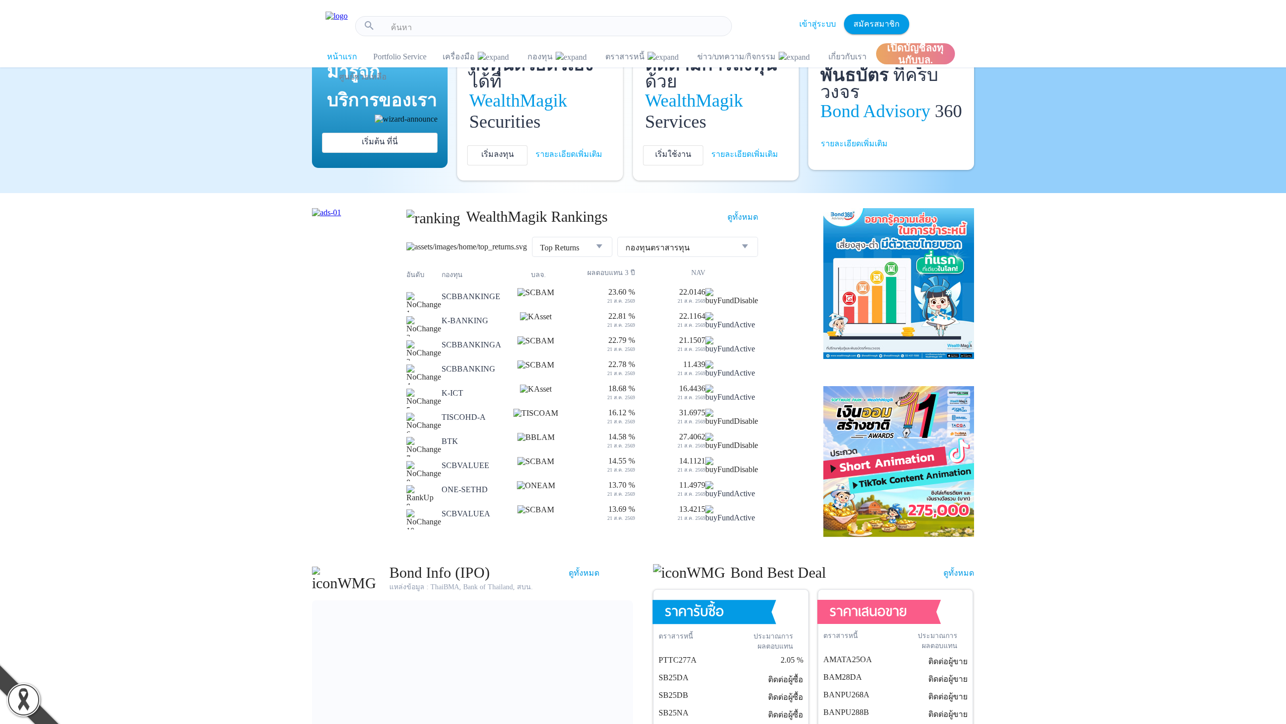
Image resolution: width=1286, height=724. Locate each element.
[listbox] (572, 248)
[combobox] (557, 27)
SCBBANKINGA (471, 344)
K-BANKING (465, 320)
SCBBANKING (468, 369)
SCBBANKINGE (471, 296)
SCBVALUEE (465, 465)
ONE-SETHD (465, 489)
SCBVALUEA (466, 513)
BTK (450, 441)
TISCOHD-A (464, 417)
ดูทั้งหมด (742, 217)
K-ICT (452, 393)
